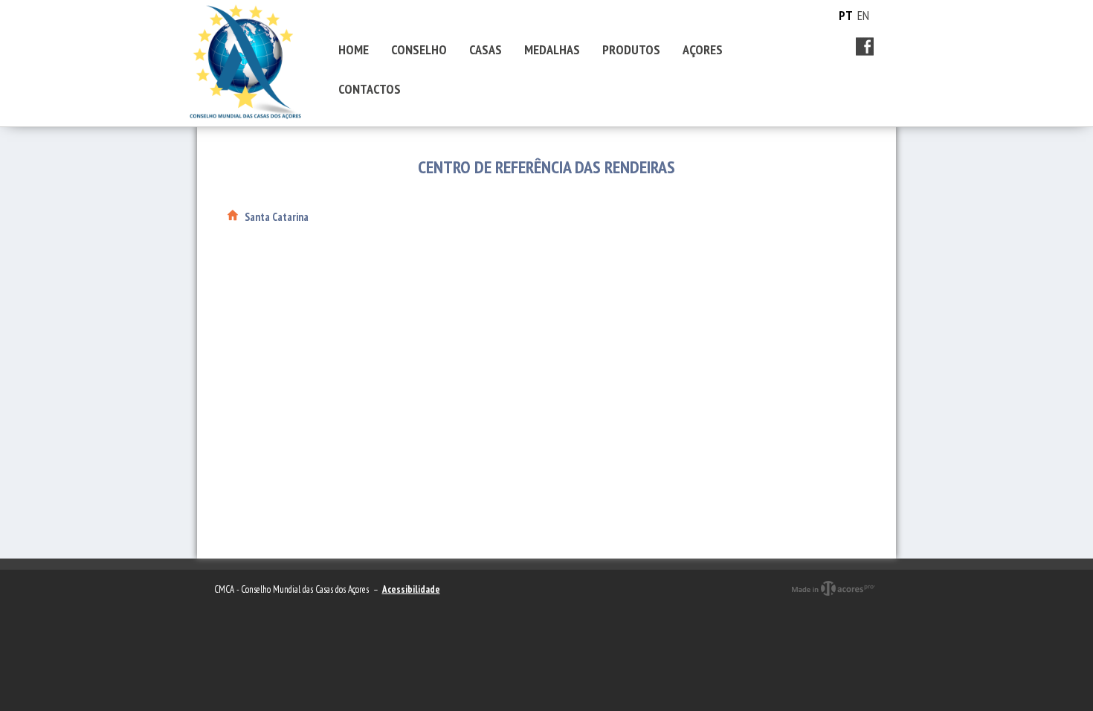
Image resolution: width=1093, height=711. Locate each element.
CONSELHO (419, 49)
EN (863, 15)
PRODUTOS (631, 49)
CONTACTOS (369, 88)
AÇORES (703, 49)
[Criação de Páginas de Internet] (833, 601)
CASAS (485, 49)
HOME (353, 49)
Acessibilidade (411, 589)
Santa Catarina (277, 217)
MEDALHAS (552, 49)
